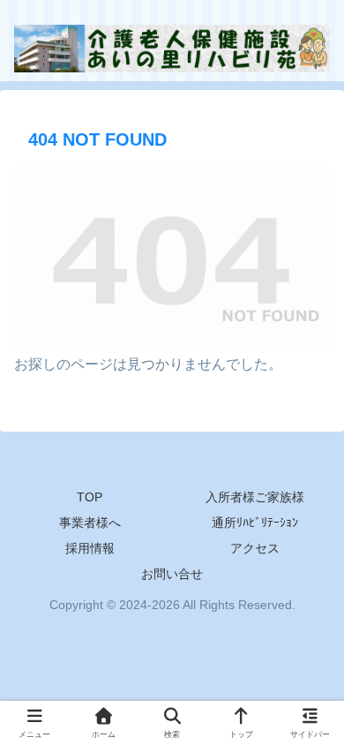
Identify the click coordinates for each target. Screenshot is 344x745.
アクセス (255, 548)
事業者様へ (90, 522)
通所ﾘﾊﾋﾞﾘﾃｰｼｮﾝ (255, 522)
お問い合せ (172, 574)
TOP (89, 497)
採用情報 (90, 548)
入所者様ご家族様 (255, 497)
